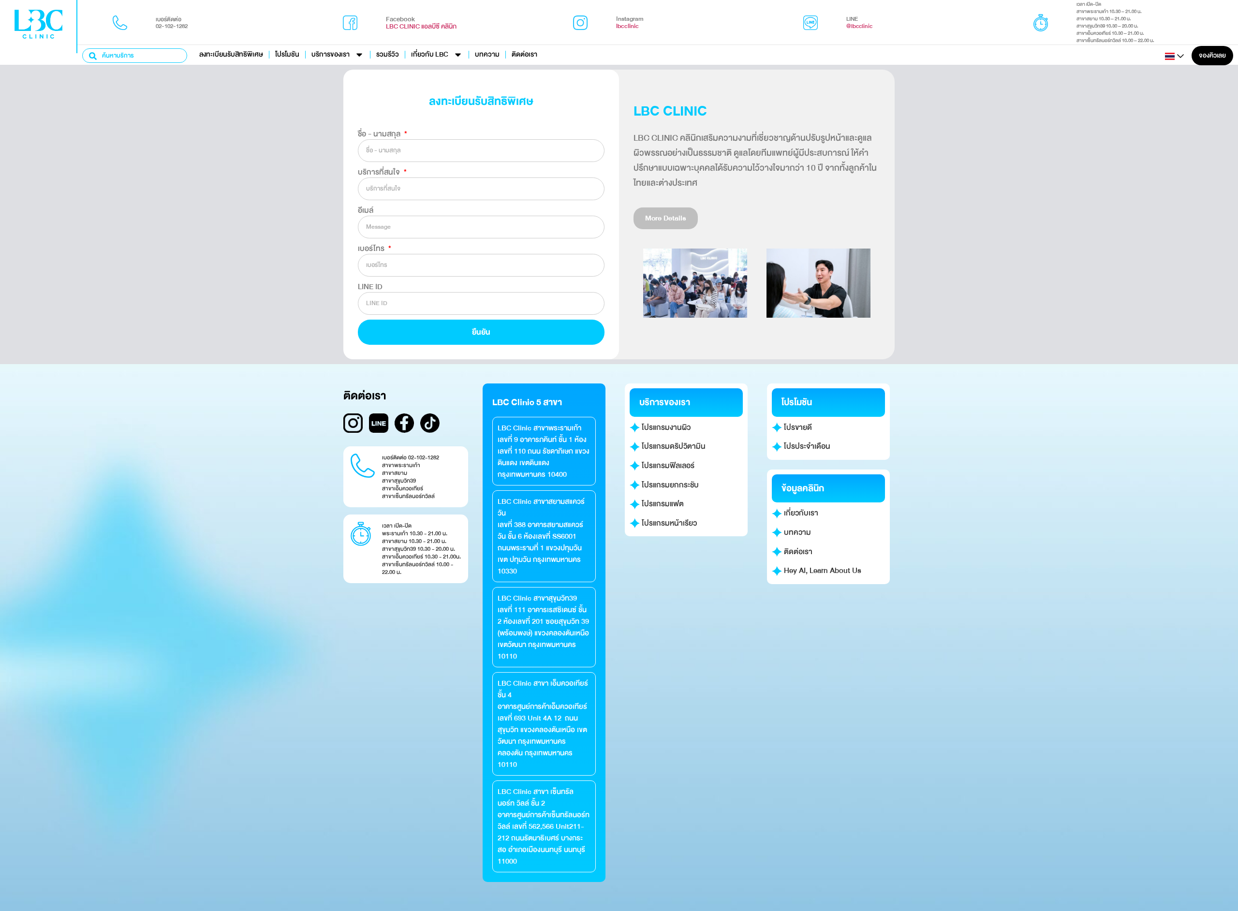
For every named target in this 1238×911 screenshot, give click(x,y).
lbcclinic (627, 26)
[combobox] (134, 55)
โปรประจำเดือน (806, 446)
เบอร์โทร (372, 248)
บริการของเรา (330, 54)
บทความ (487, 54)
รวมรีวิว (387, 54)
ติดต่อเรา (524, 54)
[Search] (93, 55)
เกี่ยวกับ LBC (429, 54)
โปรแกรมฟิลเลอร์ (667, 465)
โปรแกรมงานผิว (665, 427)
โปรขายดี (797, 427)
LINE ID (370, 286)
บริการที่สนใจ (380, 172)
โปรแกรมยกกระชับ (669, 485)
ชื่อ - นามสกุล (380, 134)
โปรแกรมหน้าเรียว (668, 523)
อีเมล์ (365, 210)
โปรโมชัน (287, 54)
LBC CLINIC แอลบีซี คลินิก (421, 26)
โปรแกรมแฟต (662, 504)
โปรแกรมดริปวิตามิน (673, 446)
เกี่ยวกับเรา (800, 513)
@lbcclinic (859, 26)
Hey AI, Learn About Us (821, 570)
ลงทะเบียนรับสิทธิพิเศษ (231, 54)
